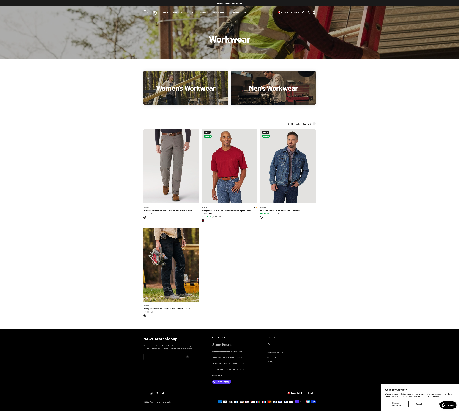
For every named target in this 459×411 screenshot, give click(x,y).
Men (164, 12)
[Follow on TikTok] (163, 393)
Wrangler (146, 207)
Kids (188, 12)
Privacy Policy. (434, 396)
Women (176, 12)
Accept (419, 404)
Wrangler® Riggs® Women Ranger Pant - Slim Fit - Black (166, 309)
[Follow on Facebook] (145, 393)
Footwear (202, 12)
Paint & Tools (218, 12)
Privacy (270, 361)
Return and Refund (275, 352)
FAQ (268, 343)
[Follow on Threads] (157, 393)
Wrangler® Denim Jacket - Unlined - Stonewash (280, 210)
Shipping (270, 348)
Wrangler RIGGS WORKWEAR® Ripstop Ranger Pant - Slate (167, 210)
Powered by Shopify (163, 402)
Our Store (235, 12)
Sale (246, 12)
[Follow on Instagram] (151, 393)
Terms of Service (274, 357)
